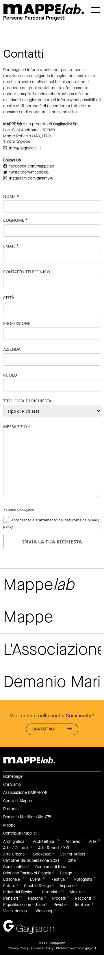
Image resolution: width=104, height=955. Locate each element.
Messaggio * (16, 426)
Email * (11, 246)
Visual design (15, 911)
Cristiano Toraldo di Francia (27, 873)
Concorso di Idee (50, 867)
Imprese (67, 885)
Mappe (9, 825)
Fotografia (83, 879)
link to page (43, 9)
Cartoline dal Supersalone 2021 (31, 860)
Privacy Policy (18, 948)
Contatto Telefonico (26, 271)
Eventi (35, 879)
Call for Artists (72, 854)
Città (8, 297)
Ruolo (10, 375)
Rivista (59, 904)
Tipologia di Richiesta (27, 401)
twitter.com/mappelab (29, 172)
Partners (10, 809)
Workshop (44, 911)
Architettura (43, 841)
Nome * (11, 196)
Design (66, 873)
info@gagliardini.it (25, 148)
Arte (92, 841)
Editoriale (11, 879)
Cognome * (15, 220)
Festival (58, 879)
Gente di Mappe (17, 801)
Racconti (83, 898)
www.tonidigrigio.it (82, 948)
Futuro (9, 885)
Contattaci (43, 729)
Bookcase (42, 854)
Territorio (82, 904)
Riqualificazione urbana (24, 904)
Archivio (73, 841)
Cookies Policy (42, 948)
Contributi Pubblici (20, 833)
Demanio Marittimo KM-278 (27, 817)
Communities (15, 867)
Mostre (76, 892)
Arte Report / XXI (53, 848)
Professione (16, 323)
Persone (35, 898)
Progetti (59, 898)
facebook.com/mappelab (31, 166)
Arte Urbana (14, 854)
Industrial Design (18, 892)
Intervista (51, 892)
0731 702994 (18, 142)
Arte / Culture (15, 848)
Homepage (13, 776)
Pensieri (10, 898)
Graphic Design (37, 885)
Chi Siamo (12, 784)
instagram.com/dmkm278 (31, 178)
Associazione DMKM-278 (25, 792)
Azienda (12, 349)
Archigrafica (13, 841)
